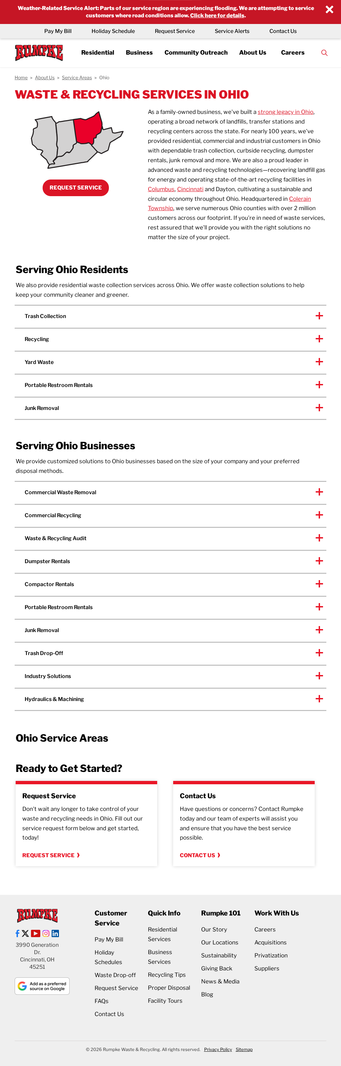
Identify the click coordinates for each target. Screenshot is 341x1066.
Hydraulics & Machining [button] (54, 699)
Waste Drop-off (115, 975)
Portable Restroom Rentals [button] (59, 385)
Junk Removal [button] (42, 408)
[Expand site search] (324, 53)
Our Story (214, 929)
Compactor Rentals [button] (49, 584)
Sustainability (219, 955)
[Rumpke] (39, 53)
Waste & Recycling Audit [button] (56, 538)
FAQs (102, 1001)
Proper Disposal (169, 987)
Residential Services (162, 934)
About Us (252, 52)
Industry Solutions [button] (48, 676)
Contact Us (283, 31)
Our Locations (219, 942)
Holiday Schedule (113, 31)
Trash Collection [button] (45, 316)
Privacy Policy (218, 1049)
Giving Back (216, 968)
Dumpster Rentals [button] (47, 561)
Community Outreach (196, 52)
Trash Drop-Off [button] (44, 653)
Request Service (175, 31)
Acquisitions (270, 942)
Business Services (160, 957)
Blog (207, 994)
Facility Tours (165, 1000)
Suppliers (266, 968)
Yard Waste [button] (39, 362)
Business (139, 52)
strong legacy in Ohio (285, 112)
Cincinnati (190, 189)
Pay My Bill (58, 31)
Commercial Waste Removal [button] (60, 492)
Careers (293, 52)
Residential (97, 52)
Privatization (271, 955)
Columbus (161, 189)
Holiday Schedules (108, 957)
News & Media (220, 981)
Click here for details (217, 15)
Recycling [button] (37, 339)
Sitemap (244, 1049)
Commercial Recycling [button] (53, 515)
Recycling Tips (167, 974)
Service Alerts (232, 31)
